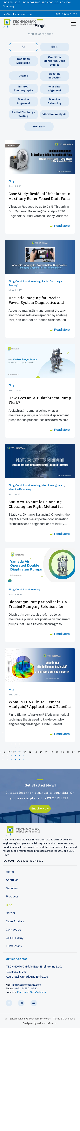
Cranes (23, 75)
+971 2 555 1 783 (56, 798)
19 (57, 752)
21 (68, 752)
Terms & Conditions (64, 1018)
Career (10, 913)
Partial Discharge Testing (23, 114)
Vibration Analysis (54, 114)
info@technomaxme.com (17, 14)
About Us (12, 879)
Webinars (39, 126)
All (23, 46)
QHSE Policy (14, 937)
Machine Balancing (54, 101)
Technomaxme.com (40, 1018)
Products (12, 896)
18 (51, 752)
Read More (62, 225)
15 (35, 752)
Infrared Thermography (23, 88)
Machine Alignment (23, 101)
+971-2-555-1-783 (65, 14)
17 (46, 752)
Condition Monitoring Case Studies (55, 61)
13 (25, 752)
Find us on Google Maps (31, 992)
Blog (54, 46)
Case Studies (15, 921)
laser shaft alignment (55, 88)
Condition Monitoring (24, 61)
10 (9, 752)
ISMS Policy (14, 946)
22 (73, 752)
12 (19, 752)
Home (10, 871)
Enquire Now (40, 808)
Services (12, 888)
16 (41, 752)
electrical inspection (54, 75)
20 (62, 752)
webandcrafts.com (47, 1023)
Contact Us (13, 929)
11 (14, 752)
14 (30, 752)
